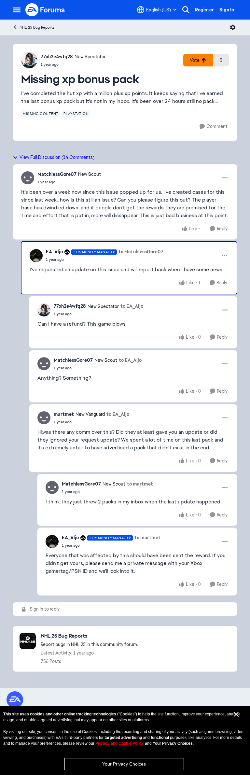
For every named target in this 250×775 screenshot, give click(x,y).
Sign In (226, 10)
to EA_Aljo (131, 306)
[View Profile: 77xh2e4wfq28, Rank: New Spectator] (29, 60)
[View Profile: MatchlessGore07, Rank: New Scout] (27, 177)
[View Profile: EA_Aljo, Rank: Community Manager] (36, 255)
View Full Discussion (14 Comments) (57, 157)
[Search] (186, 10)
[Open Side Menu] (16, 10)
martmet (64, 414)
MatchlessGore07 (56, 174)
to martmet (140, 484)
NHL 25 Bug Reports (37, 27)
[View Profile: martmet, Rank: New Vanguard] (43, 417)
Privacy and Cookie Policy (119, 743)
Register (204, 10)
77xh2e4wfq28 (57, 57)
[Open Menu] (232, 27)
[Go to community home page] (45, 9)
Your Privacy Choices (124, 764)
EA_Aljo (54, 252)
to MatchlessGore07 (140, 252)
